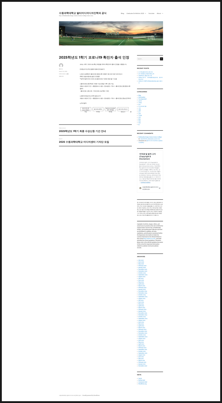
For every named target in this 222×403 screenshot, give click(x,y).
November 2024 (142, 293)
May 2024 (141, 304)
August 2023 (141, 320)
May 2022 (141, 342)
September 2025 (142, 275)
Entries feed (141, 380)
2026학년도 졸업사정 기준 (145, 75)
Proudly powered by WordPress (91, 395)
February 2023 (142, 329)
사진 (139, 108)
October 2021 (142, 351)
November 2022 (142, 333)
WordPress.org (142, 384)
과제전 (140, 102)
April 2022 (141, 344)
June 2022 (141, 340)
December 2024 (142, 291)
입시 (139, 112)
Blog (122, 13)
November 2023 (142, 315)
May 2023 (141, 324)
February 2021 (142, 362)
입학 (139, 113)
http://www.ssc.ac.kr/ (149, 238)
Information (62, 74)
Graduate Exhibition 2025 (135, 13)
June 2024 (141, 302)
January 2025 (142, 289)
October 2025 (142, 273)
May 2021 (141, 358)
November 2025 (142, 271)
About (159, 13)
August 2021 (141, 355)
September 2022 (142, 336)
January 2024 (142, 311)
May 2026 (141, 264)
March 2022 (141, 346)
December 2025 (142, 269)
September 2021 (142, 353)
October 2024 (142, 295)
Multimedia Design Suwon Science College (150, 137)
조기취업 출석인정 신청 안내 (145, 72)
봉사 (139, 104)
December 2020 (142, 366)
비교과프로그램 (142, 106)
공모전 (140, 101)
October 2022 (142, 335)
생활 (67, 74)
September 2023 (142, 318)
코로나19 (61, 76)
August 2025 (141, 276)
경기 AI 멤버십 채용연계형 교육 (146, 74)
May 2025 (141, 282)
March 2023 (141, 327)
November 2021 (142, 349)
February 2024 (142, 309)
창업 (139, 121)
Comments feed (142, 382)
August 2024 (141, 298)
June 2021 (141, 357)
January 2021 (142, 364)
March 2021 (141, 360)
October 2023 (142, 316)
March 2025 (141, 285)
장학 (139, 117)
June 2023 (141, 322)
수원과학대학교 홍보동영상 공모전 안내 (150, 139)
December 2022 (142, 331)
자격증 (140, 115)
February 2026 (142, 265)
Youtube (151, 13)
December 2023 (142, 313)
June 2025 (141, 280)
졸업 (139, 119)
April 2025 (141, 284)
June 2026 (141, 262)
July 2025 (141, 278)
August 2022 (141, 338)
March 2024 (141, 307)
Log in (140, 378)
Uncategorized (142, 99)
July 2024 (141, 300)
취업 (139, 122)
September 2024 (142, 296)
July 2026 (141, 260)
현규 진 (61, 69)
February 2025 (142, 287)
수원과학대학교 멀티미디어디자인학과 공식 (82, 13)
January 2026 (142, 267)
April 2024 (141, 306)
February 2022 (142, 347)
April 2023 (141, 326)
